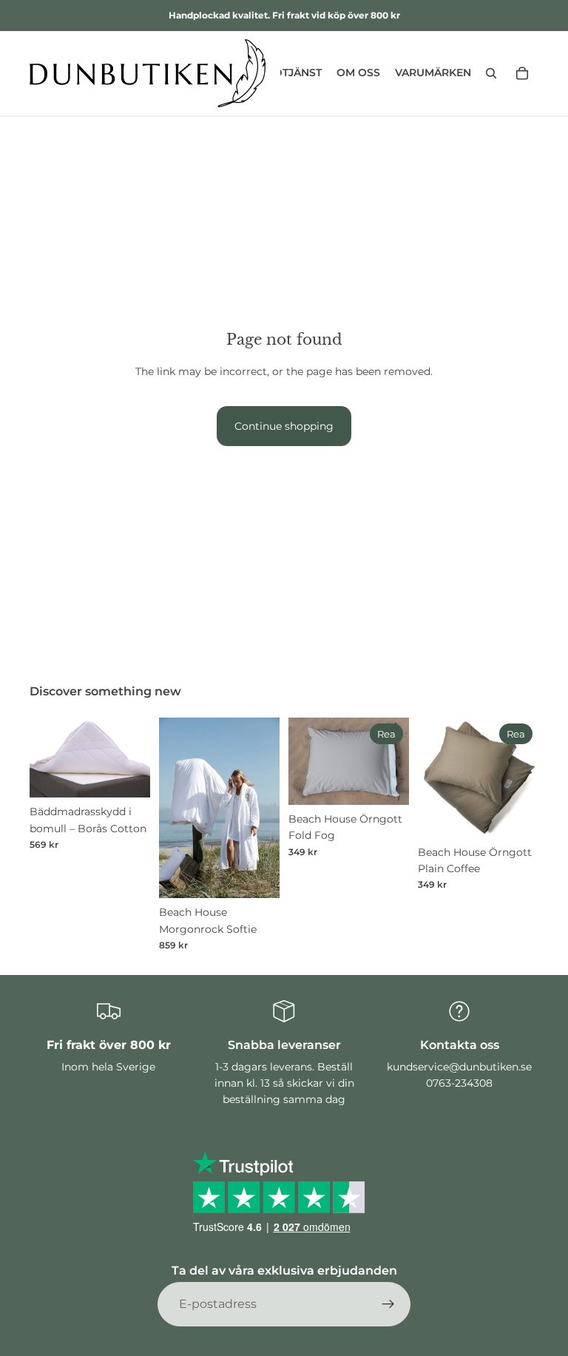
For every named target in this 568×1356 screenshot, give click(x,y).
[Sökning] (491, 73)
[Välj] (127, 774)
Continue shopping (284, 426)
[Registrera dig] (388, 1304)
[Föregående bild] (46, 757)
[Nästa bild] (134, 757)
